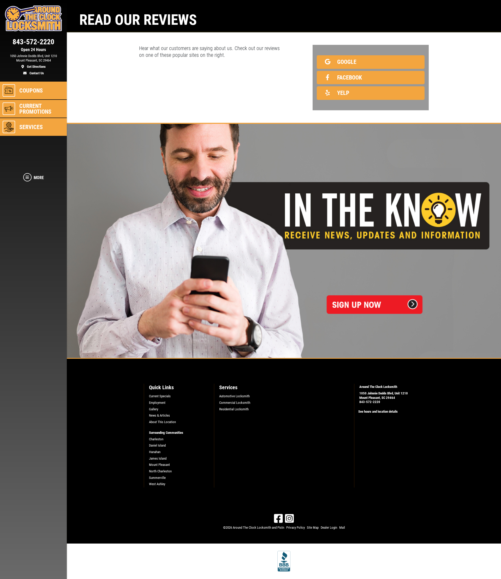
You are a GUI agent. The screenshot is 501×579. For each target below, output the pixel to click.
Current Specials (160, 396)
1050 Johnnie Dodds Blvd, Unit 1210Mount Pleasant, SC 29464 (383, 395)
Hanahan (154, 452)
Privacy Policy (295, 527)
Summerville (157, 478)
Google (346, 61)
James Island (157, 458)
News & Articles (159, 415)
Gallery (153, 409)
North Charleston (160, 471)
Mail (342, 527)
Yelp (342, 92)
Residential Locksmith (234, 409)
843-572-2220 (369, 402)
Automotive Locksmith (234, 396)
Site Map (313, 527)
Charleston (156, 439)
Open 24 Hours (33, 50)
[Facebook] (278, 519)
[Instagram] (289, 519)
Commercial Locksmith (234, 403)
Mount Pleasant (159, 465)
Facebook (349, 77)
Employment (157, 403)
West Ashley (157, 484)
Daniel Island (157, 445)
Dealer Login (329, 527)
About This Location (162, 422)
